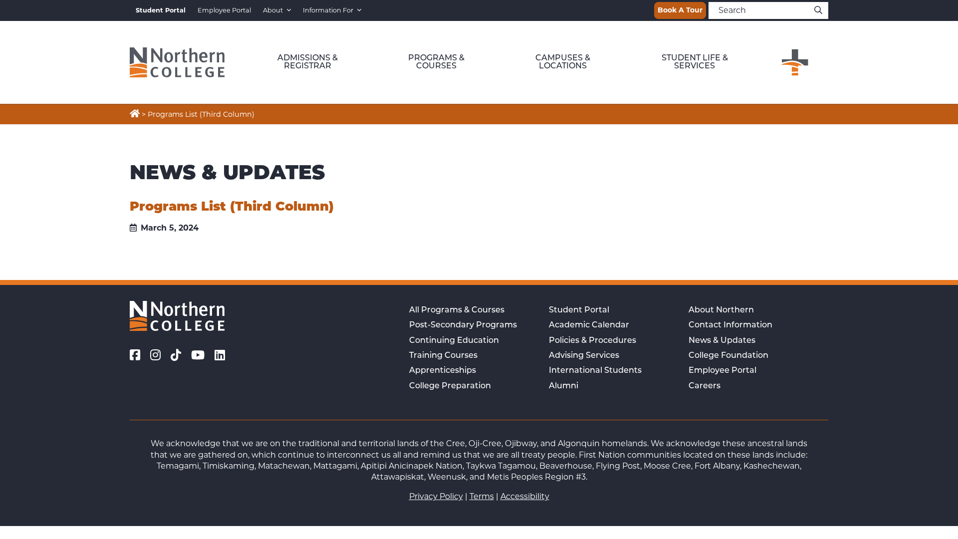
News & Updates (722, 341)
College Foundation (728, 356)
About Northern (721, 310)
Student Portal (579, 310)
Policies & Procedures (592, 341)
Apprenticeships (442, 371)
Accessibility (524, 496)
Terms (482, 496)
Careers (704, 386)
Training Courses (443, 356)
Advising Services (584, 356)
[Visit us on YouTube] (198, 355)
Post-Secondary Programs (463, 325)
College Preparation (450, 386)
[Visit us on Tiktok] (176, 355)
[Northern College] (177, 62)
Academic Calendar (589, 325)
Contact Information (730, 325)
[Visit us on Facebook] (135, 355)
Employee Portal (224, 10)
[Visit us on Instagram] (155, 355)
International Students (595, 371)
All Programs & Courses (456, 310)
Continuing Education (454, 341)
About (273, 10)
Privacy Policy (436, 496)
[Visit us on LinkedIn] (220, 355)
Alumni (563, 386)
